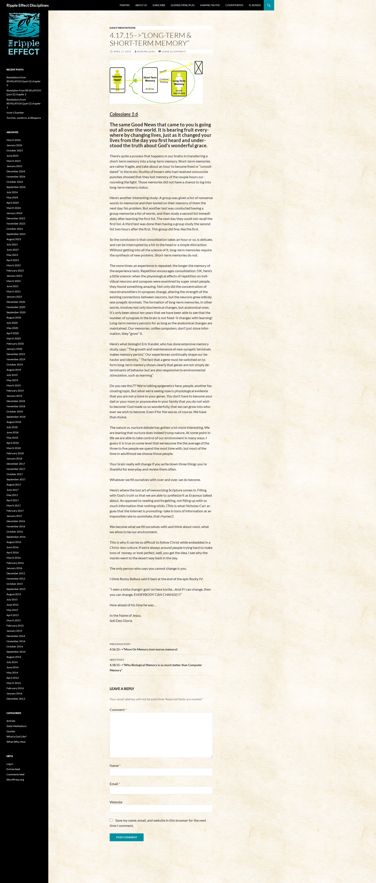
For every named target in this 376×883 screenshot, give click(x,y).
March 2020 (14, 338)
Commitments (234, 5)
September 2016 (16, 536)
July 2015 (12, 599)
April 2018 (13, 442)
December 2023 (16, 218)
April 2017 (13, 500)
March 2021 (14, 291)
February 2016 (15, 563)
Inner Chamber (15, 112)
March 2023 (14, 265)
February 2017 (15, 510)
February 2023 (15, 270)
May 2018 (12, 437)
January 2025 (14, 166)
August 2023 (14, 239)
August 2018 (14, 422)
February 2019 (15, 390)
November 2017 (16, 469)
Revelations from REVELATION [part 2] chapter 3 (24, 81)
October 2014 (15, 646)
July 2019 (12, 375)
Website (116, 802)
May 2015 (12, 610)
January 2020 (14, 348)
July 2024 (12, 192)
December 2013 (16, 698)
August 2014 (14, 656)
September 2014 (16, 651)
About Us (141, 5)
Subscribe (159, 5)
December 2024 (16, 171)
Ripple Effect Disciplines (28, 5)
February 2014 (15, 688)
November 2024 (16, 176)
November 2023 (16, 223)
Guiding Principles (183, 5)
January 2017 (14, 516)
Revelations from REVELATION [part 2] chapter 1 (24, 103)
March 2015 (14, 620)
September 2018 (16, 416)
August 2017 (14, 484)
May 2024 (12, 197)
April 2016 (13, 552)
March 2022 (14, 281)
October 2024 (15, 181)
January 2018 (14, 458)
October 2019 (15, 364)
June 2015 (12, 604)
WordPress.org (15, 779)
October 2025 (15, 150)
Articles (11, 720)
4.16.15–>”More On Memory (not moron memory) (143, 646)
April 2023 (13, 260)
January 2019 (14, 395)
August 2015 (14, 594)
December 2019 (16, 354)
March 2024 (14, 207)
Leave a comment (174, 51)
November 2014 (16, 641)
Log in (10, 764)
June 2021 (12, 286)
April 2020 (13, 333)
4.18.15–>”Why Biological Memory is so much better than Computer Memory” (156, 665)
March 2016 (14, 557)
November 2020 (16, 307)
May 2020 (12, 328)
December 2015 (16, 573)
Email (115, 784)
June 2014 (12, 667)
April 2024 (13, 202)
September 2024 (16, 187)
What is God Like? (17, 736)
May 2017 (12, 495)
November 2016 (16, 526)
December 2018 (16, 401)
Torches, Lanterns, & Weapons (24, 117)
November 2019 (16, 359)
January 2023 (14, 275)
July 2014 (12, 662)
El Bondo (255, 5)
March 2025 (14, 161)
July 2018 (12, 427)
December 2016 (16, 521)
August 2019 (14, 369)
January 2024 (14, 213)
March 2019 (14, 385)
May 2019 (12, 380)
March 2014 (14, 683)
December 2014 (16, 636)
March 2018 (14, 448)
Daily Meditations (123, 27)
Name (115, 765)
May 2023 (12, 254)
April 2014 (13, 677)
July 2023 (12, 244)
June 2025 (12, 155)
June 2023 (12, 249)
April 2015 (13, 615)
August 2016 (14, 542)
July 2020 (12, 322)
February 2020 (15, 343)
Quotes (11, 731)
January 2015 (14, 630)
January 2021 (14, 296)
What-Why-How (16, 741)
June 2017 (12, 489)
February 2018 (15, 453)
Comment (118, 709)
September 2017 (16, 479)
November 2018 (16, 406)
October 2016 (15, 531)
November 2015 (16, 578)
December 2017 (16, 463)
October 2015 (15, 583)
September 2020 (16, 312)
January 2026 (14, 145)
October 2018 (15, 411)
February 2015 (15, 625)
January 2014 (14, 693)
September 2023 (16, 234)
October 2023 (15, 228)
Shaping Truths (210, 5)
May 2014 (12, 672)
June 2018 (12, 432)
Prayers (125, 5)
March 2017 (14, 505)
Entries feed (13, 769)
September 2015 (16, 589)
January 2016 (14, 568)
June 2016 (12, 547)
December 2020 (16, 301)
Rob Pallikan (146, 51)
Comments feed (15, 774)
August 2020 (14, 317)
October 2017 (15, 474)
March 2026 (14, 140)
